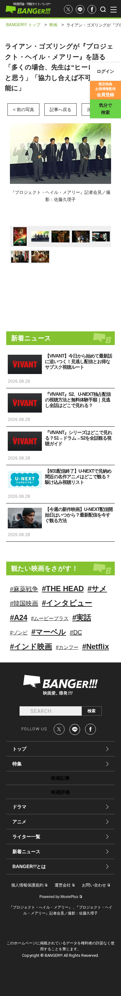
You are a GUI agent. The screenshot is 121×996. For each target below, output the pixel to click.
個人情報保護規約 (27, 885)
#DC (76, 632)
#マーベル (48, 632)
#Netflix (95, 646)
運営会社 (63, 885)
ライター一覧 (26, 836)
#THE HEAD (63, 588)
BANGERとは (29, 866)
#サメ (97, 588)
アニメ (19, 821)
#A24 (18, 617)
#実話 (81, 617)
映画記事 (60, 778)
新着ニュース (26, 851)
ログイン (105, 71)
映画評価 (60, 792)
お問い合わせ (94, 885)
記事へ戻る (60, 109)
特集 (17, 763)
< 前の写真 (23, 109)
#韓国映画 (24, 603)
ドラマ (19, 806)
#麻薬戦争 (24, 589)
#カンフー (67, 647)
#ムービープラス (50, 618)
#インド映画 (31, 646)
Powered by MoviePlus (58, 897)
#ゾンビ (19, 632)
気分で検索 (105, 109)
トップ (19, 748)
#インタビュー (67, 603)
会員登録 (105, 89)
